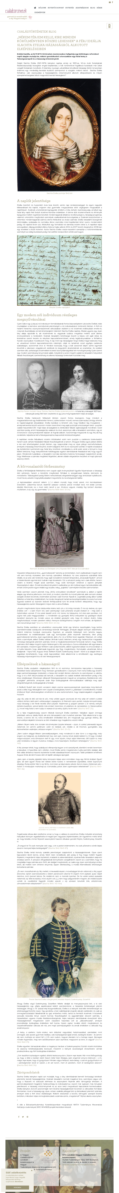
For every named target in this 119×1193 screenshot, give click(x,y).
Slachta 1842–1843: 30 (26, 1065)
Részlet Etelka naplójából (59, 307)
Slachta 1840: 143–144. (52, 884)
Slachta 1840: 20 (85, 709)
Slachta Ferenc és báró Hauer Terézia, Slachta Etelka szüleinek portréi (46, 411)
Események (40, 12)
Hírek (99, 8)
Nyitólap (35, 7)
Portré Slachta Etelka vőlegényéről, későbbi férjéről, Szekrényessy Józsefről (59, 999)
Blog (92, 8)
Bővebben (19, 1181)
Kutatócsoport (56, 8)
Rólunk (42, 8)
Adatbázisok (82, 8)
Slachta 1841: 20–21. (62, 729)
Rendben (17, 1187)
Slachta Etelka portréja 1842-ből (59, 193)
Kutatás (69, 8)
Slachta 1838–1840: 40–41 (48, 623)
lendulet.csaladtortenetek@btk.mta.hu (78, 1165)
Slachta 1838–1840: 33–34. (59, 490)
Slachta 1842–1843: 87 (58, 848)
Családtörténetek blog (36, 31)
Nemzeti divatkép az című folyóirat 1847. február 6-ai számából (59, 569)
